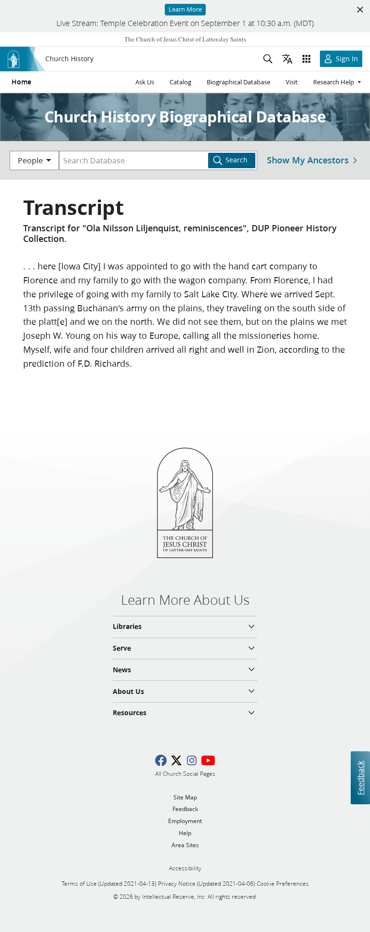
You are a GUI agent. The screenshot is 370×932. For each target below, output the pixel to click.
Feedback (360, 777)
